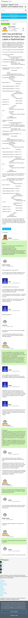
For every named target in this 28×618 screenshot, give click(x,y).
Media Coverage (3, 585)
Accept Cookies (14, 611)
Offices (1, 587)
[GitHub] (1, 571)
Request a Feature (14, 14)
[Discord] (1, 573)
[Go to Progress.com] (4, 560)
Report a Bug (14, 17)
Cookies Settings (14, 615)
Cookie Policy (11, 607)
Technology (2, 581)
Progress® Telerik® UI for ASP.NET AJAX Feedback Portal (12, 6)
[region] (14, 609)
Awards (1, 582)
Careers (1, 586)
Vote (23, 30)
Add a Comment (6, 229)
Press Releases (3, 583)
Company (2, 580)
